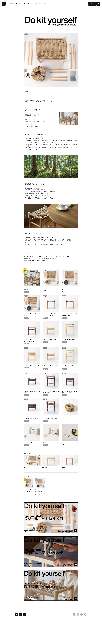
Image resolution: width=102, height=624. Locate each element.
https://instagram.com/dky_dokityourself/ (78, 614)
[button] (92, 4)
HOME (12, 3)
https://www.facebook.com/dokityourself (74, 614)
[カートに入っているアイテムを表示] (98, 4)
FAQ (44, 3)
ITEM (18, 3)
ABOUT (38, 3)
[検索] (4, 4)
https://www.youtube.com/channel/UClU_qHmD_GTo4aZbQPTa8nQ (81, 614)
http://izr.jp (85, 614)
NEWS (33, 3)
